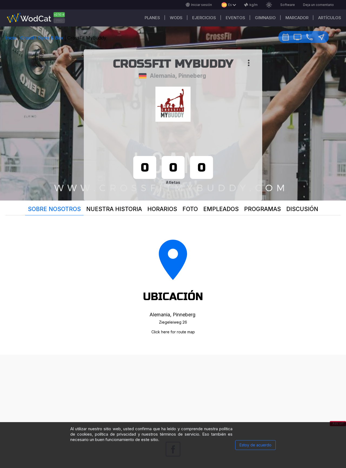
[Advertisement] (173, 392)
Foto (190, 209)
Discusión (302, 209)
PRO (59, 20)
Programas (262, 209)
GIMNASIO (265, 17)
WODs (176, 17)
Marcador (296, 17)
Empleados (221, 209)
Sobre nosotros (54, 209)
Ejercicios (204, 17)
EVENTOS (235, 17)
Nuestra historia (114, 209)
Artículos (329, 17)
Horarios (162, 209)
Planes (152, 17)
